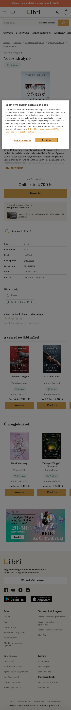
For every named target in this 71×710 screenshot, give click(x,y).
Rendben (46, 140)
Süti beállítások (22, 141)
